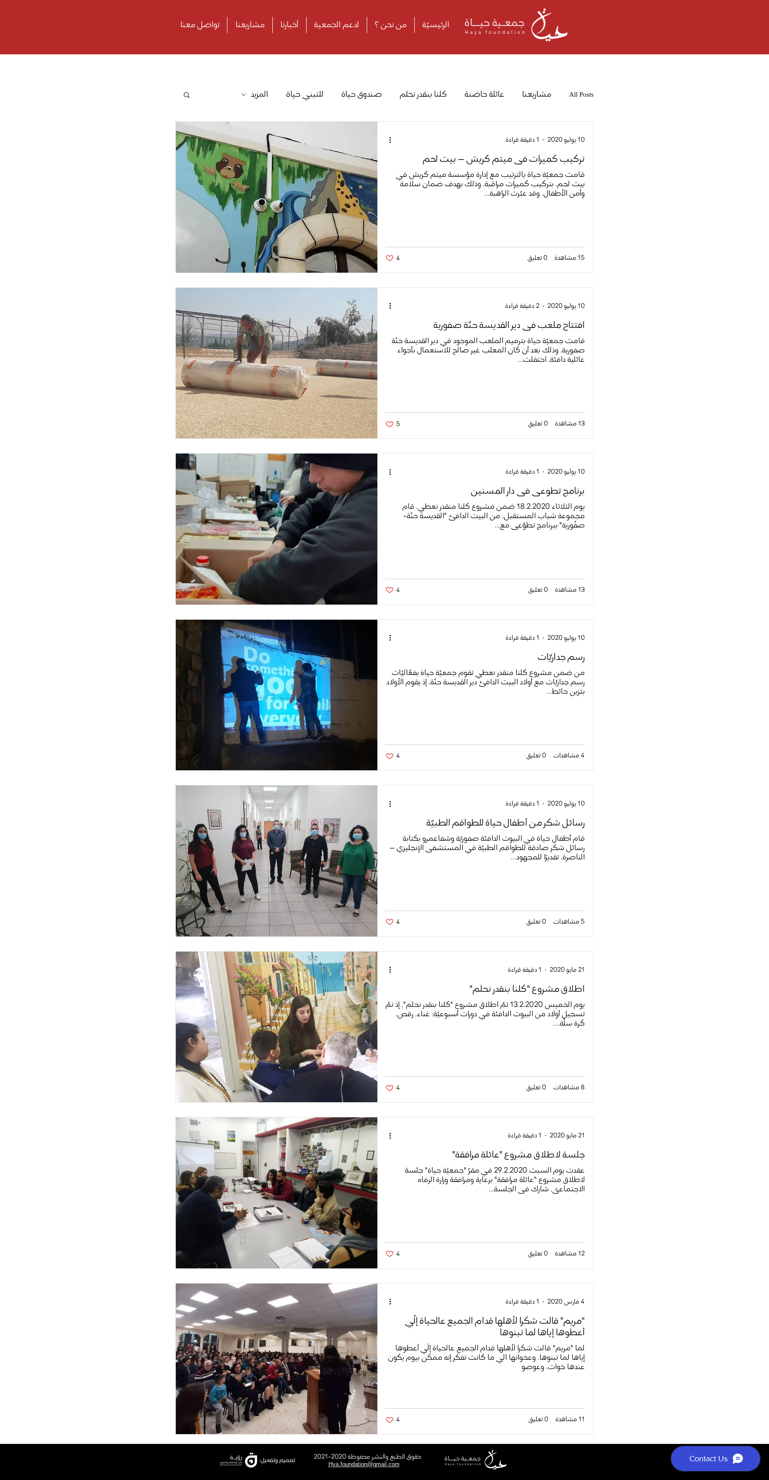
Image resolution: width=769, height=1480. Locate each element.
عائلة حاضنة (484, 94)
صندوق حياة (361, 94)
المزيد (259, 94)
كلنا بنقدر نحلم (423, 94)
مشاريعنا (536, 94)
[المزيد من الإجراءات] (386, 140)
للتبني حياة (305, 94)
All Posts (581, 94)
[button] (186, 95)
